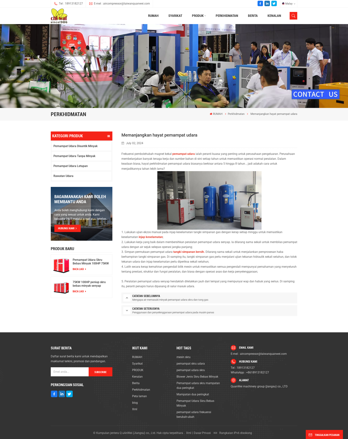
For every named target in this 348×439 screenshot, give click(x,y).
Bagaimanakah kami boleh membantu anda (80, 199)
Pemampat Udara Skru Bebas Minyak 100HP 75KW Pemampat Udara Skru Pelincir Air (91, 261)
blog (135, 402)
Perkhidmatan (227, 16)
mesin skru (183, 357)
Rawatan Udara (63, 176)
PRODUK (198, 16)
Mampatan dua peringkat (193, 394)
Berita (253, 16)
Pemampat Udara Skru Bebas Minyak (195, 403)
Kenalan (274, 16)
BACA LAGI (78, 269)
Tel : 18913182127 (71, 3)
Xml (134, 409)
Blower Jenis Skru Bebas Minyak (197, 376)
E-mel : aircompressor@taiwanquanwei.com (122, 3)
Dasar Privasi (202, 433)
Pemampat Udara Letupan (70, 166)
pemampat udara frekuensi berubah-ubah (194, 414)
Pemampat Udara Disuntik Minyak (75, 146)
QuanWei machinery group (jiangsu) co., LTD (259, 386)
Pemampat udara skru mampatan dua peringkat (198, 385)
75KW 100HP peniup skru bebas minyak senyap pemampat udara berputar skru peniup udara (90, 284)
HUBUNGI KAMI (66, 228)
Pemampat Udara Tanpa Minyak (74, 156)
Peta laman (139, 396)
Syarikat (175, 16)
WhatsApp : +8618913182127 (250, 372)
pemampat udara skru (191, 370)
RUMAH (153, 16)
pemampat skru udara (191, 363)
